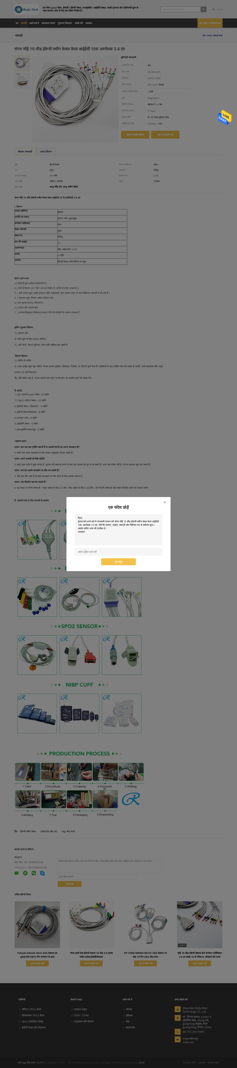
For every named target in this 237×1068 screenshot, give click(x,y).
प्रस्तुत (118, 561)
